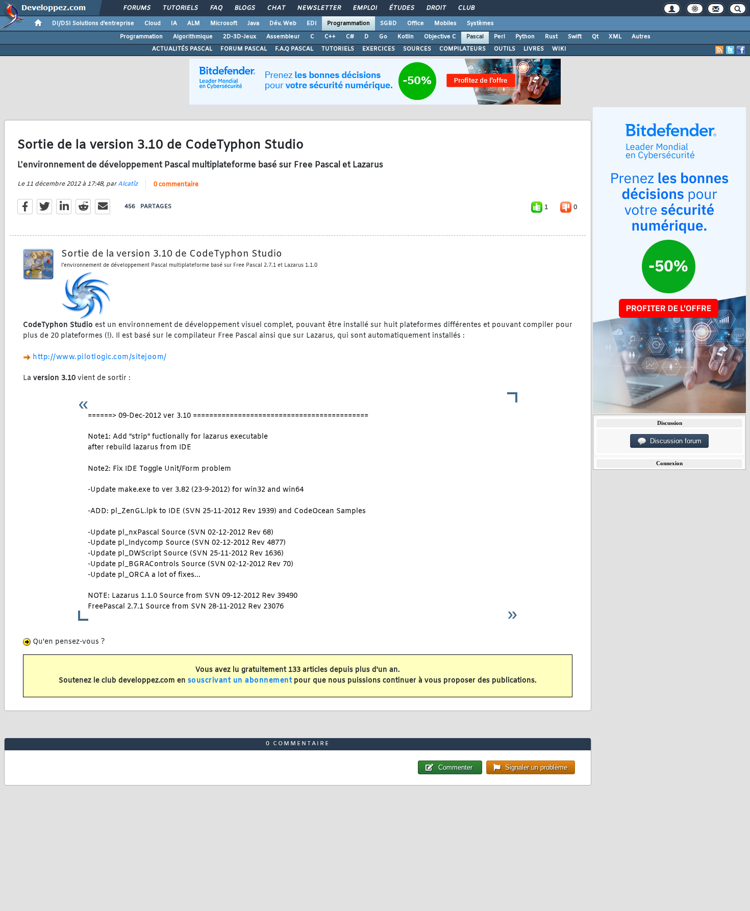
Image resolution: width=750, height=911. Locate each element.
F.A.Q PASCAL (294, 49)
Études (401, 8)
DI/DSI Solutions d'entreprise (93, 23)
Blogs (244, 8)
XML (615, 36)
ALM (193, 23)
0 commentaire (176, 185)
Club (466, 8)
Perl (499, 36)
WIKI (559, 49)
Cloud (152, 23)
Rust (551, 36)
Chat (276, 8)
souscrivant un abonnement (240, 681)
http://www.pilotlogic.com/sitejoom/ (100, 357)
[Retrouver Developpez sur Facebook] (741, 50)
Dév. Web (282, 23)
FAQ (216, 8)
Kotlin (405, 36)
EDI (312, 23)
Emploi (365, 8)
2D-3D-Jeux (239, 36)
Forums (136, 8)
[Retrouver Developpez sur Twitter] (730, 50)
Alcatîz (128, 184)
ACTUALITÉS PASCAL (182, 49)
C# (350, 36)
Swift (575, 36)
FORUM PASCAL (243, 49)
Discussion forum (674, 441)
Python (525, 36)
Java (253, 23)
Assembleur (283, 36)
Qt (595, 36)
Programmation (348, 23)
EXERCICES (378, 49)
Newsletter (318, 8)
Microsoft (223, 23)
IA (174, 23)
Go (383, 36)
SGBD (388, 23)
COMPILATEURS (462, 49)
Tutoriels (179, 8)
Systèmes (480, 23)
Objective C (440, 36)
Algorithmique (193, 36)
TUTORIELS (337, 49)
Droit (435, 8)
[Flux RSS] (719, 50)
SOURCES (417, 49)
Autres (641, 36)
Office (415, 23)
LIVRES (533, 49)
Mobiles (445, 23)
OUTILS (504, 49)
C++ (330, 36)
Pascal (475, 36)
